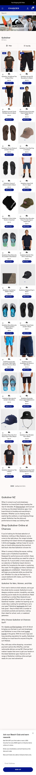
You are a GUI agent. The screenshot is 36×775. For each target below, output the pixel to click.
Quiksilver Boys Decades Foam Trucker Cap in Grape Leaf (27, 220)
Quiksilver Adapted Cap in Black (26, 290)
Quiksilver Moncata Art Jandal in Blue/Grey (9, 399)
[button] (5, 103)
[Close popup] (33, 733)
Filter (10, 46)
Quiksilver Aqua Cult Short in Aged (27, 184)
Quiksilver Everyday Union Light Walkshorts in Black (26, 400)
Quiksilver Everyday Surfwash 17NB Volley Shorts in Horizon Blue (9, 363)
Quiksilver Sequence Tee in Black (9, 470)
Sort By (28, 46)
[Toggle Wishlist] (9, 250)
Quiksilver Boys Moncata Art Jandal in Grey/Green (9, 255)
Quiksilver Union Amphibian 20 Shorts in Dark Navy (27, 363)
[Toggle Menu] (2, 8)
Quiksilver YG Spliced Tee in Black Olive (9, 77)
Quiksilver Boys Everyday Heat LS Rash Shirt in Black (26, 113)
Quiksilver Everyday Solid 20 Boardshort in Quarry (26, 470)
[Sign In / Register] (28, 9)
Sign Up (18, 769)
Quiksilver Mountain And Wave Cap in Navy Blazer (9, 435)
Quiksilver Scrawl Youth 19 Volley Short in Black (9, 112)
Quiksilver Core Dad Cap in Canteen (27, 148)
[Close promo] (33, 2)
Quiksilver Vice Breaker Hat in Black (27, 435)
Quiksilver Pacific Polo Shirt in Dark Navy (26, 255)
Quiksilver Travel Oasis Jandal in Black (26, 325)
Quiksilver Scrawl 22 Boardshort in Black (27, 77)
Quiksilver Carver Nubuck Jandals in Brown (9, 148)
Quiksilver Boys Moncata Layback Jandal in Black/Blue (9, 326)
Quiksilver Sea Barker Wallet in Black (9, 290)
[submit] (33, 13)
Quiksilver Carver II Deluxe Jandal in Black (9, 184)
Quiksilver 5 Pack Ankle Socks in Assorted (9, 219)
